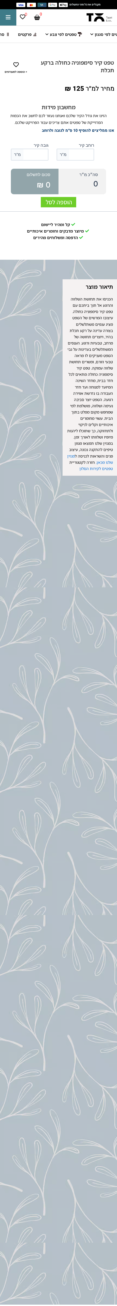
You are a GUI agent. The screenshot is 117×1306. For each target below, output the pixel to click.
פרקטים (25, 34)
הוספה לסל (59, 202)
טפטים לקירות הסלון (96, 468)
